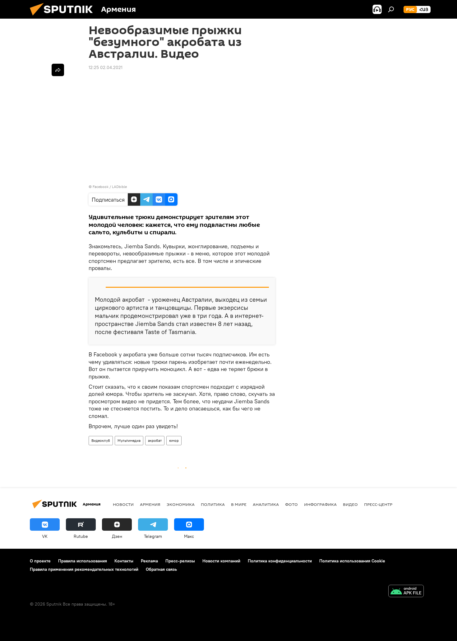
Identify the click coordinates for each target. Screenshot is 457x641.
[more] (58, 70)
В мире (239, 504)
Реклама (149, 561)
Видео (350, 504)
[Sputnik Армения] (63, 17)
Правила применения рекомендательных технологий (84, 569)
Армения (150, 504)
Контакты (123, 561)
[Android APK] (406, 592)
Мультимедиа (129, 440)
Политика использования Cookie (352, 561)
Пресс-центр (378, 504)
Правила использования (82, 561)
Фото (291, 504)
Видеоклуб (100, 440)
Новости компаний (221, 561)
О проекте (40, 561)
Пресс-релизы (180, 561)
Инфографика (320, 504)
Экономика (181, 504)
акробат (155, 440)
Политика (213, 504)
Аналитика (266, 504)
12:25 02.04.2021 (105, 67)
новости (123, 504)
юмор (174, 440)
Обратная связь (161, 569)
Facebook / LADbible (110, 186)
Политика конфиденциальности (280, 561)
